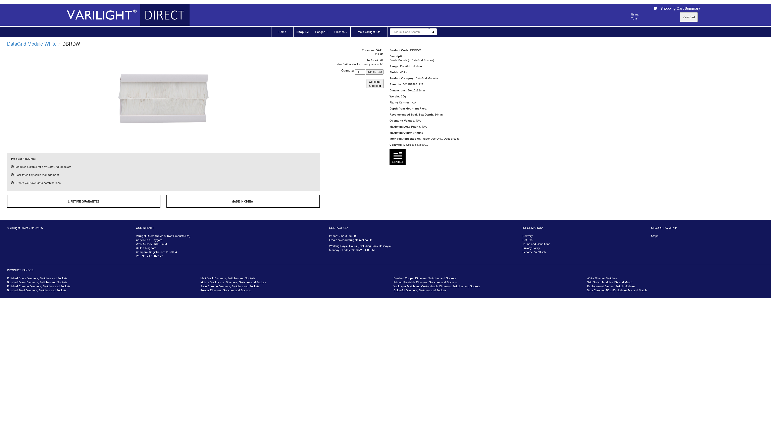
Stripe (655, 235)
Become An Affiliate (534, 252)
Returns (527, 240)
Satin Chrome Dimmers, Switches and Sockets (229, 286)
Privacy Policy (531, 248)
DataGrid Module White (32, 43)
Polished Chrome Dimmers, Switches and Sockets (38, 286)
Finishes (339, 32)
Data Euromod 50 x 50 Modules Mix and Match (617, 290)
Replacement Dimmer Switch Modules (611, 286)
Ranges (320, 32)
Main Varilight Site (369, 32)
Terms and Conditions (536, 244)
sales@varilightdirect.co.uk (355, 240)
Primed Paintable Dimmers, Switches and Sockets (425, 282)
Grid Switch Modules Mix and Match (609, 282)
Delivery (527, 235)
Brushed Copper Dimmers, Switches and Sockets (425, 278)
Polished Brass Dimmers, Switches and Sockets (37, 278)
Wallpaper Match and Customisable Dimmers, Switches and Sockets (437, 286)
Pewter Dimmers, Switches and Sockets (225, 290)
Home (282, 32)
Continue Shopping (375, 84)
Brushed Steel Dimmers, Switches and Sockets (36, 290)
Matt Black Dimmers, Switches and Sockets (227, 278)
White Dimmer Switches (602, 278)
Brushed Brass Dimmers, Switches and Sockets (37, 282)
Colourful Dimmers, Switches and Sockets (420, 290)
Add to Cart (374, 72)
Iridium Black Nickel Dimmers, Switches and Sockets (233, 282)
